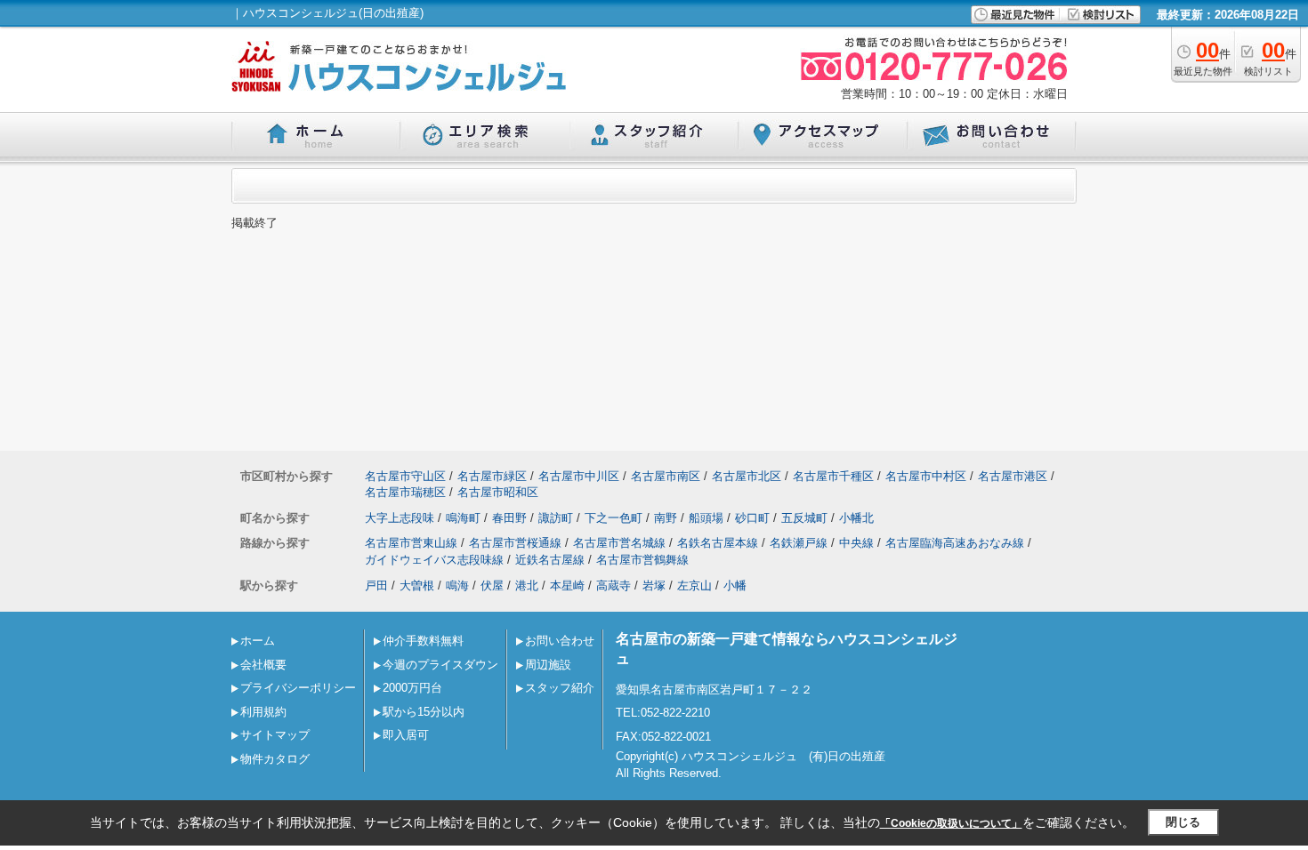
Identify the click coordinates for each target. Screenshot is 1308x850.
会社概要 (263, 664)
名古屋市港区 (1012, 476)
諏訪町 (555, 518)
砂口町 (752, 518)
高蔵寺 (613, 585)
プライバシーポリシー (298, 687)
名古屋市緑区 (492, 476)
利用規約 (263, 711)
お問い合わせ (559, 640)
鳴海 (457, 585)
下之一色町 (613, 518)
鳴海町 (463, 518)
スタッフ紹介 (559, 687)
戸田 (376, 585)
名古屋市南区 (665, 476)
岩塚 (654, 585)
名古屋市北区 (746, 476)
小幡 (735, 585)
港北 (526, 585)
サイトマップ (275, 735)
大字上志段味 (399, 518)
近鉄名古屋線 (550, 559)
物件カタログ (275, 759)
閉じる (1183, 822)
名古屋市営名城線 (619, 542)
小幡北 (856, 518)
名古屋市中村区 (925, 476)
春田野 (509, 518)
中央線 (856, 542)
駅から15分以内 (423, 711)
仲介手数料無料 (423, 640)
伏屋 (492, 585)
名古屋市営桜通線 (515, 542)
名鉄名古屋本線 (717, 542)
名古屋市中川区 (578, 476)
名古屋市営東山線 (411, 542)
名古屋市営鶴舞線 (642, 559)
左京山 (694, 585)
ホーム (257, 640)
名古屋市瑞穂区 (405, 492)
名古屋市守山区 (405, 476)
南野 (665, 518)
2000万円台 (412, 687)
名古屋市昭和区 (497, 492)
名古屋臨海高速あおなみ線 (954, 542)
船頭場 (706, 518)
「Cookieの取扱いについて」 (951, 823)
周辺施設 (548, 664)
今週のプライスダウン (440, 664)
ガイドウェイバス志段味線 (434, 559)
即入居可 (406, 735)
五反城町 (804, 518)
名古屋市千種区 (833, 476)
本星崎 (567, 585)
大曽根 (417, 585)
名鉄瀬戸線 (799, 542)
